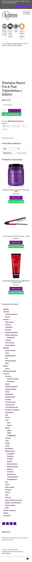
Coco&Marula (10, 453)
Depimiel (7, 317)
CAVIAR (9, 433)
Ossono (7, 484)
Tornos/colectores (10, 345)
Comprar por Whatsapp (12, 114)
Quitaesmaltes (11, 337)
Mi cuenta (5, 559)
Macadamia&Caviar (12, 464)
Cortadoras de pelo (10, 402)
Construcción (9, 327)
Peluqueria (9, 43)
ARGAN (9, 430)
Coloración (8, 399)
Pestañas (5, 513)
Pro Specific (10, 471)
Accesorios (8, 376)
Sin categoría (6, 515)
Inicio (4, 43)
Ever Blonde (10, 456)
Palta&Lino (10, 469)
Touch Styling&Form (12, 476)
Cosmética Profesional (11, 314)
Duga (6, 415)
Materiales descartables (9, 371)
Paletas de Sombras (10, 360)
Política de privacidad (8, 551)
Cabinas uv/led (9, 322)
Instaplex (9, 461)
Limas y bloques (9, 342)
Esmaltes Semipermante (11, 332)
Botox (8, 422)
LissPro (7, 446)
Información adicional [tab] (8, 138)
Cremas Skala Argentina (11, 407)
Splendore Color (11, 474)
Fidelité (7, 428)
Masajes (5, 366)
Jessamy (7, 443)
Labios (7, 353)
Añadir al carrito (14, 110)
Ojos (6, 358)
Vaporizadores (11, 381)
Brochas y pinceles (10, 350)
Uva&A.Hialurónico (12, 479)
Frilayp (7, 440)
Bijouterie (6, 309)
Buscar (16, 559)
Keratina (9, 425)
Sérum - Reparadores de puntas (13, 500)
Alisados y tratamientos (11, 386)
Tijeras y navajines (10, 505)
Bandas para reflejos (10, 389)
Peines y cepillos (9, 487)
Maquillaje (6, 348)
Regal (6, 495)
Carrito (24, 558)
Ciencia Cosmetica (10, 397)
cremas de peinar (9, 404)
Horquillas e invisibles (13, 378)
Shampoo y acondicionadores (13, 502)
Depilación (6, 311)
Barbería (7, 391)
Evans (7, 420)
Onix (6, 482)
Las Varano (8, 340)
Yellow (7, 507)
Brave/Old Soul (9, 394)
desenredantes (9, 412)
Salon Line (8, 497)
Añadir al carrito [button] (16, 198)
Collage (7, 368)
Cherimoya (8, 324)
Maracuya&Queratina (12, 466)
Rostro (7, 363)
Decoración (8, 329)
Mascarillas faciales (10, 355)
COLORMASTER (11, 435)
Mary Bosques (9, 448)
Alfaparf (7, 384)
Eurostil (7, 417)
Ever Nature (10, 458)
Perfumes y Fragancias (9, 510)
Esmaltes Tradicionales (11, 335)
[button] (4, 29)
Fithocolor (8, 438)
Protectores (8, 489)
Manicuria (6, 319)
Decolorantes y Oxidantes (12, 409)
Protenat (7, 492)
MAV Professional (17, 43)
